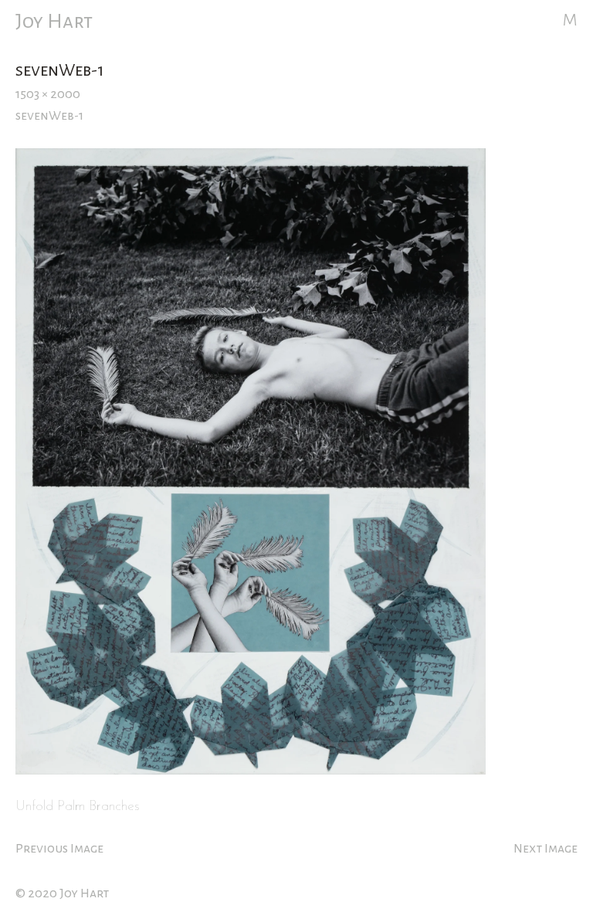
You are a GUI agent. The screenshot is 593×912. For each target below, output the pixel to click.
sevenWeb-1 (49, 116)
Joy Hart (54, 21)
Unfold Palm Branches (77, 806)
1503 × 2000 (47, 94)
